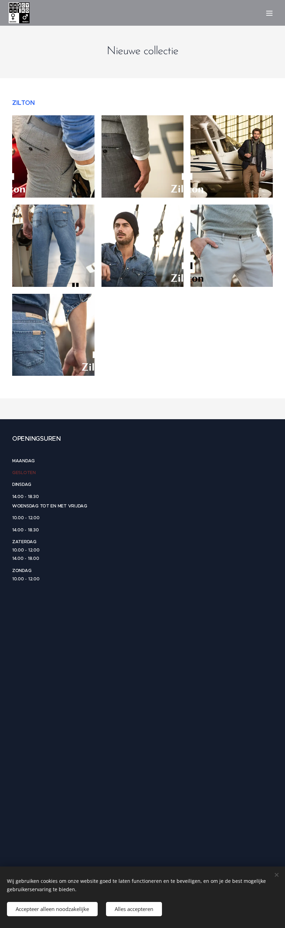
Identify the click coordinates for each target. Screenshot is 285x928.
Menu (269, 13)
